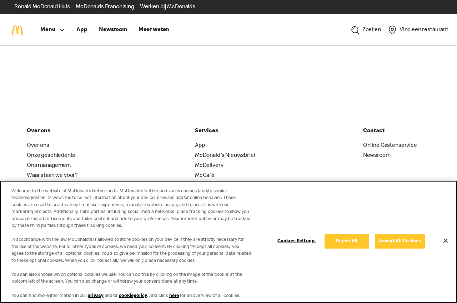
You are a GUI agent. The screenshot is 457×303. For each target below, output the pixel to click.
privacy (95, 295)
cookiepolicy (133, 295)
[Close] (445, 240)
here (174, 295)
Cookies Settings (296, 241)
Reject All (346, 241)
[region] (228, 242)
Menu (47, 30)
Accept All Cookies (400, 241)
